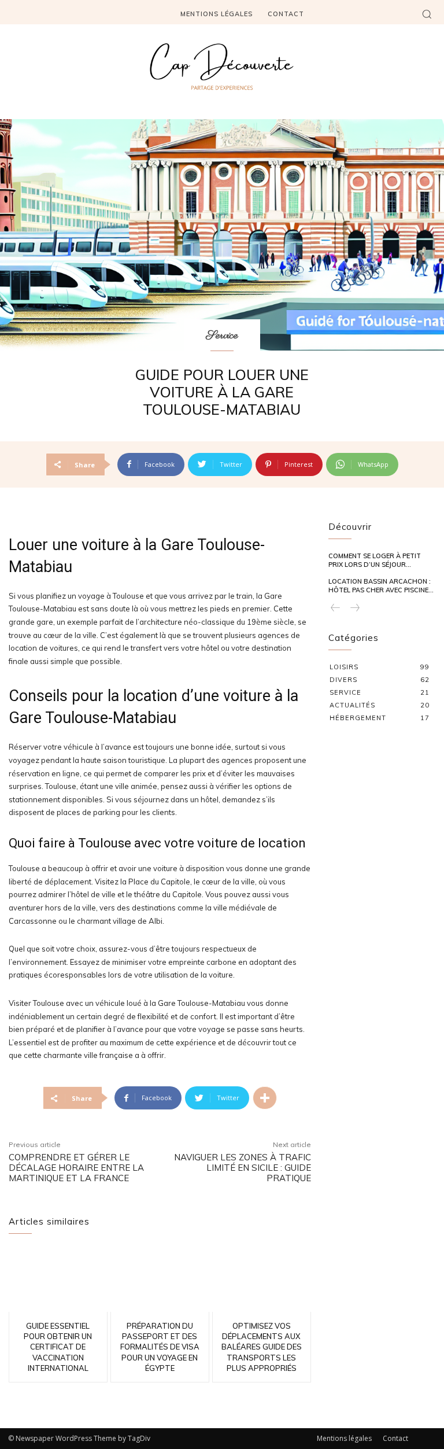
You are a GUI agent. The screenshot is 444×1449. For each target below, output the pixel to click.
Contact (395, 1438)
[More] (265, 1097)
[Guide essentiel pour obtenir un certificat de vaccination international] (58, 1280)
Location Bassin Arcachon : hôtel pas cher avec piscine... (381, 585)
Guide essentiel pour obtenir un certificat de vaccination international (58, 1347)
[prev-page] (335, 608)
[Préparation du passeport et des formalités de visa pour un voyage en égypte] (159, 1280)
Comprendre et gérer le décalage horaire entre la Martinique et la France (76, 1167)
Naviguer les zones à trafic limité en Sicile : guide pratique (242, 1167)
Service (222, 336)
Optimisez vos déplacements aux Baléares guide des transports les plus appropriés (261, 1347)
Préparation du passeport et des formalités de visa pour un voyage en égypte (159, 1347)
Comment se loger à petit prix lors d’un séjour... (374, 560)
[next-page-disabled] (354, 608)
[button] (426, 13)
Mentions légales (344, 1438)
